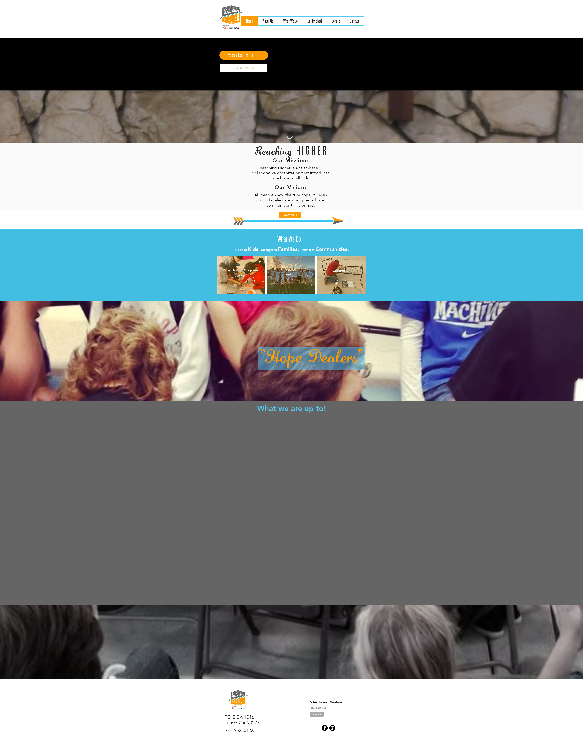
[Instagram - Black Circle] (332, 525)
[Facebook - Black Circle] (325, 525)
